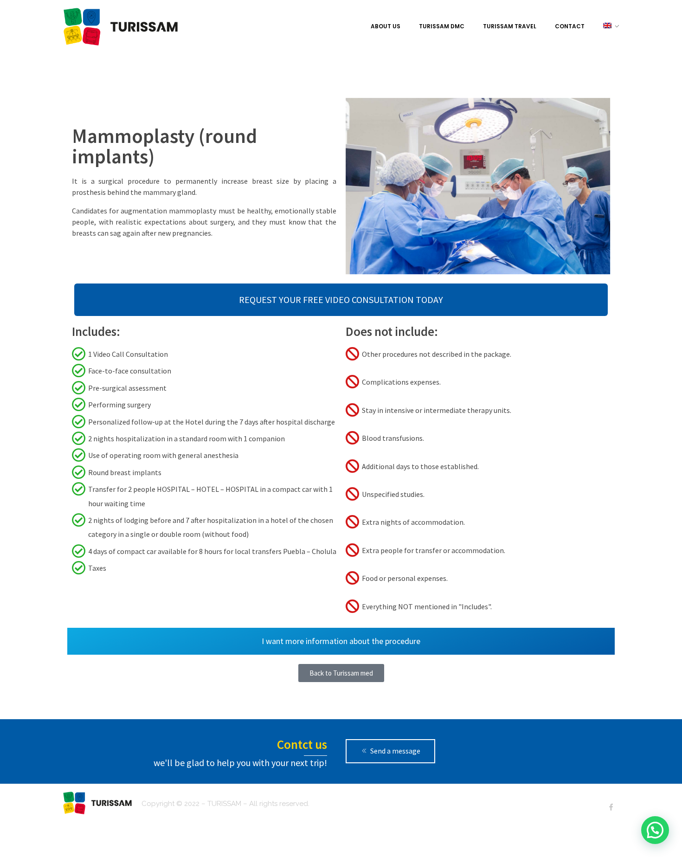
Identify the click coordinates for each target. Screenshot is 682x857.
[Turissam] (121, 26)
